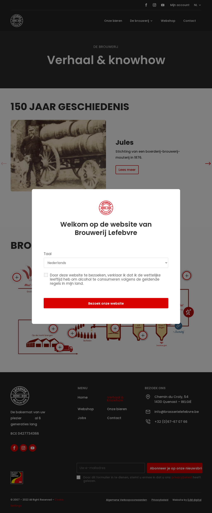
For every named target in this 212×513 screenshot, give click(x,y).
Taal (48, 253)
